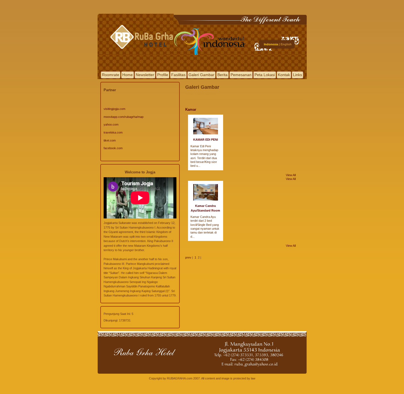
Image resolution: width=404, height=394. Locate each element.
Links (297, 75)
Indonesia (271, 44)
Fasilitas (178, 75)
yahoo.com (111, 124)
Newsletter (145, 75)
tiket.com (110, 140)
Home (127, 75)
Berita (222, 75)
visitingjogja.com (114, 108)
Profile (162, 75)
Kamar (190, 109)
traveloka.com (113, 132)
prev (188, 257)
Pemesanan (241, 75)
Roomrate (110, 75)
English (286, 44)
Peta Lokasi (264, 75)
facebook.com (113, 148)
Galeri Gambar (201, 75)
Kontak (284, 75)
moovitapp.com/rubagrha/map (123, 116)
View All (291, 175)
